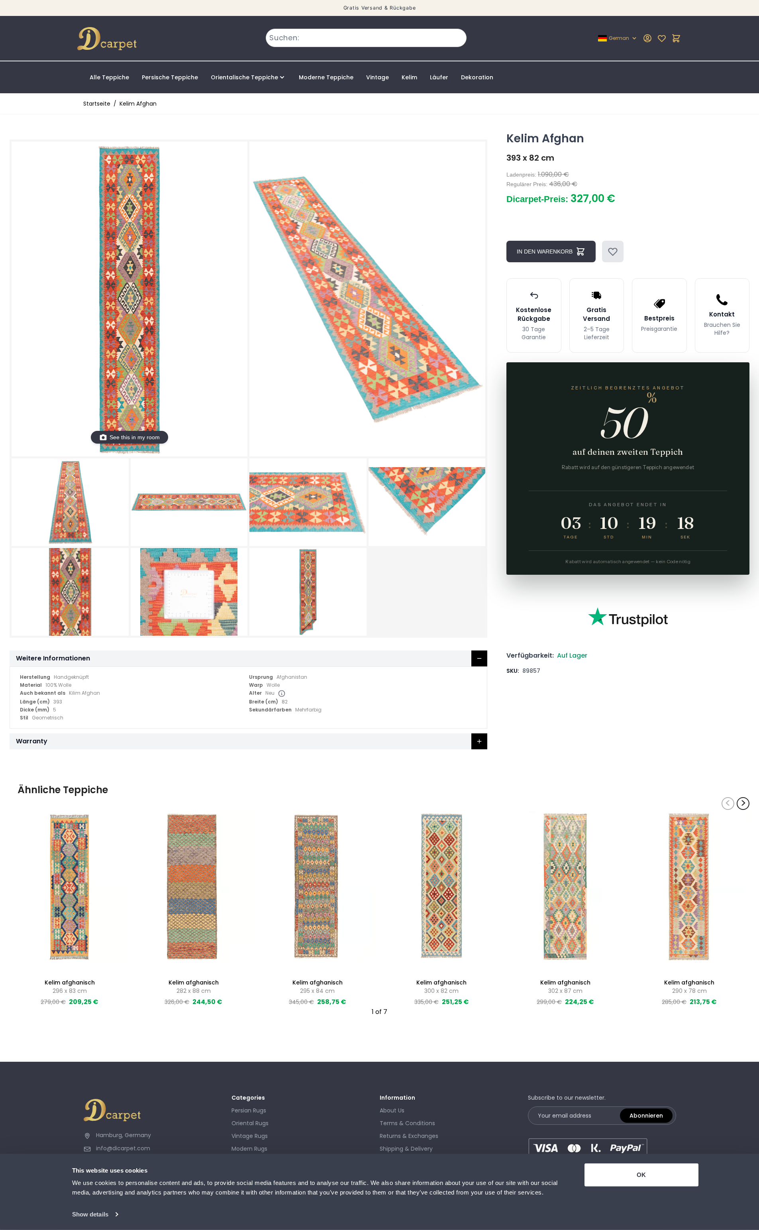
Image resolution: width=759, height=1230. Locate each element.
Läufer (439, 77)
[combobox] (366, 38)
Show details (90, 1214)
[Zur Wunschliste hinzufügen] (613, 251)
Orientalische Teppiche (244, 77)
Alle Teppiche (109, 77)
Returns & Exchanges (409, 1136)
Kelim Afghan (138, 104)
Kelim (409, 77)
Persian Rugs (248, 1110)
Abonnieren (646, 1116)
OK (641, 1174)
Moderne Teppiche (326, 77)
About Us (392, 1110)
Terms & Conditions (407, 1123)
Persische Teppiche (170, 77)
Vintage (377, 77)
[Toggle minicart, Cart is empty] (676, 38)
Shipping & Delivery (406, 1149)
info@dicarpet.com (123, 1148)
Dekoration (477, 77)
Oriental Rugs (250, 1123)
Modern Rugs (249, 1149)
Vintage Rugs (249, 1136)
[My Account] (647, 38)
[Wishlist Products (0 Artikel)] (661, 38)
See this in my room (135, 437)
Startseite (96, 104)
